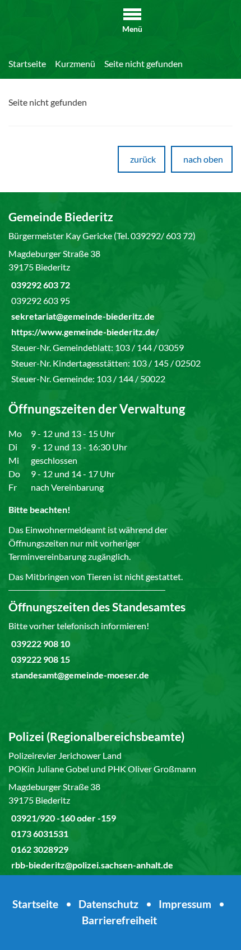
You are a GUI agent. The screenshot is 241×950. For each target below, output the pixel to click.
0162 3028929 (38, 849)
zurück (143, 159)
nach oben (203, 159)
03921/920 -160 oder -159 (62, 818)
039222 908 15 (39, 659)
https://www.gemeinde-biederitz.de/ (83, 331)
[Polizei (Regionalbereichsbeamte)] (120, 800)
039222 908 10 (39, 643)
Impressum (185, 903)
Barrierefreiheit (119, 920)
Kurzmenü (75, 63)
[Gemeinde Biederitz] (120, 297)
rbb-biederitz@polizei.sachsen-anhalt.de (90, 864)
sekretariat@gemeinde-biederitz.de (81, 316)
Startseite (27, 63)
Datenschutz (108, 903)
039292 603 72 (39, 284)
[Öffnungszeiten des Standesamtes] (120, 640)
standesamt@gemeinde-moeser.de (78, 674)
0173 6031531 (38, 833)
